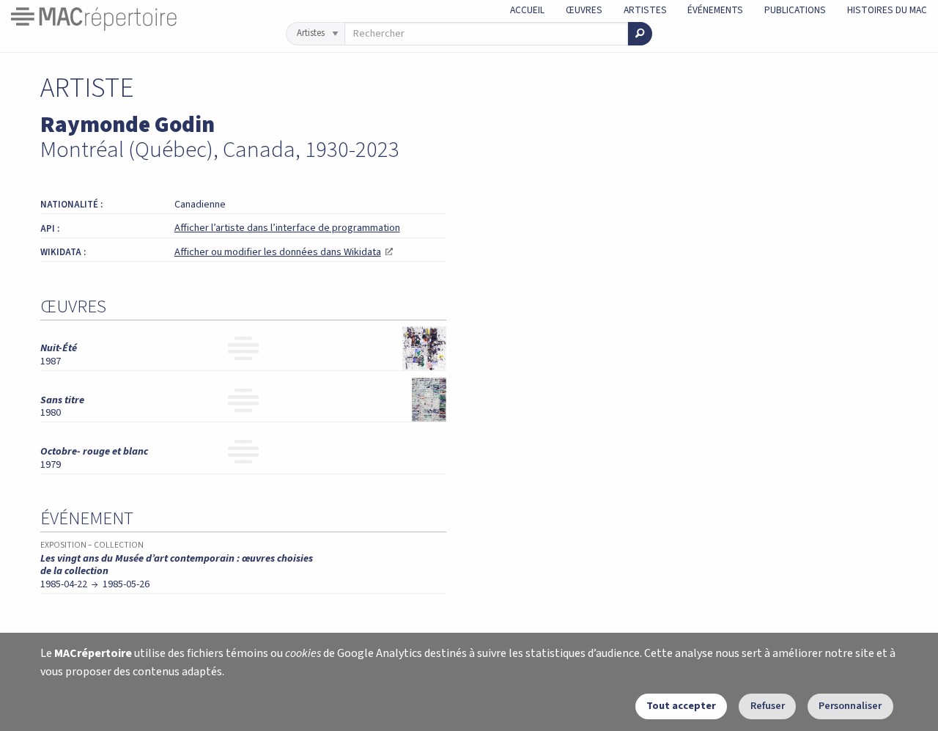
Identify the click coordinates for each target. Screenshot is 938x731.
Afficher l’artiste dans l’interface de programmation (287, 227)
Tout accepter (681, 705)
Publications (795, 10)
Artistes (645, 10)
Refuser (767, 705)
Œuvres (584, 10)
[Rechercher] (640, 33)
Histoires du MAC (887, 10)
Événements (715, 10)
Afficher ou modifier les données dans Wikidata (283, 252)
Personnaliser (850, 705)
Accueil (527, 10)
